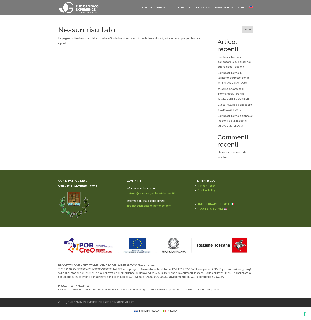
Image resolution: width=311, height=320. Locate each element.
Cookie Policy (207, 190)
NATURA (179, 7)
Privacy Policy (207, 185)
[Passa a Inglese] (251, 10)
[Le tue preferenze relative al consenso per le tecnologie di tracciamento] (304, 313)
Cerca (247, 29)
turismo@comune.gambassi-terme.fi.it (151, 193)
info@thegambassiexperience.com (149, 205)
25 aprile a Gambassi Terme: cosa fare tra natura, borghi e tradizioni (233, 93)
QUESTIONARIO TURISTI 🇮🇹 (216, 204)
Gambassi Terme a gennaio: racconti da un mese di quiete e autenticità (235, 120)
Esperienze (222, 7)
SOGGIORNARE (198, 7)
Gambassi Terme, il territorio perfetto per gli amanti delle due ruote (233, 77)
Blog (241, 7)
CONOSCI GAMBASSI (154, 7)
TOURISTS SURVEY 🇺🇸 (212, 208)
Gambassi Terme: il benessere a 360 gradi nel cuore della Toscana (234, 61)
